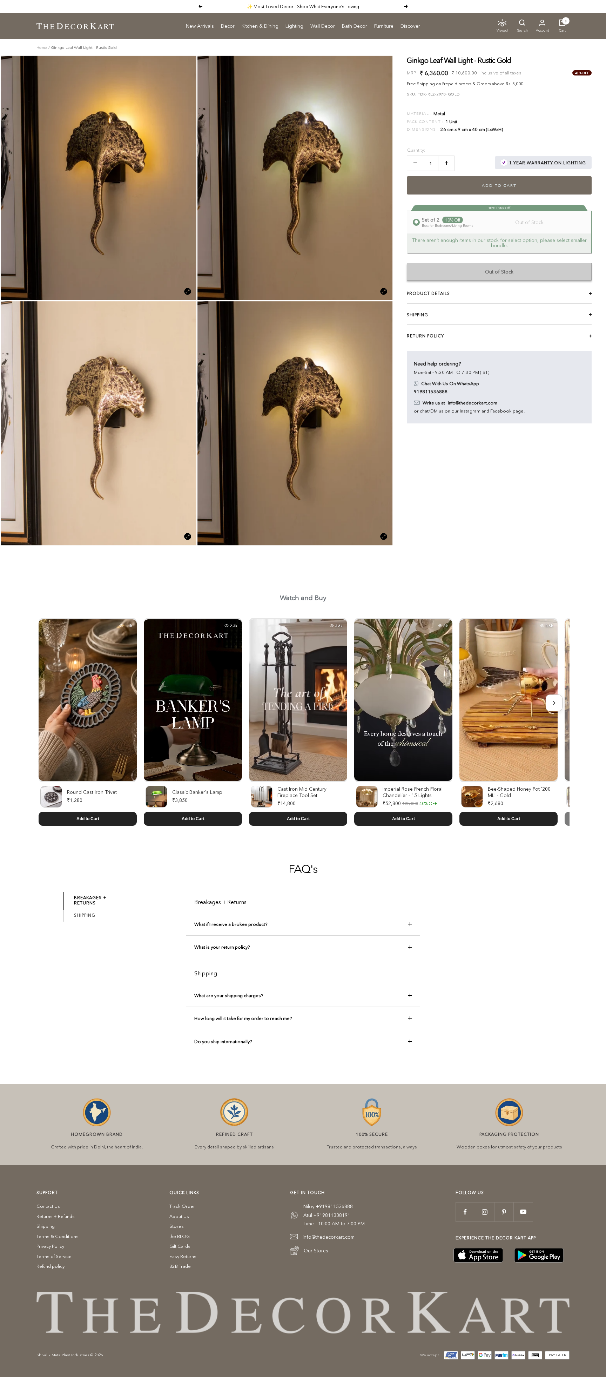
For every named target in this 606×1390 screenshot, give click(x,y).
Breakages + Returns (90, 900)
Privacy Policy (50, 1246)
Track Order (182, 1206)
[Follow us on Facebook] (465, 1211)
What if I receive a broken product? (230, 924)
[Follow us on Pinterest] (503, 1211)
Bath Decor (354, 26)
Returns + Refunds (55, 1216)
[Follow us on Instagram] (484, 1211)
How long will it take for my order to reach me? (243, 1018)
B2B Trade (180, 1266)
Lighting (294, 26)
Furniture (383, 26)
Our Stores (316, 1250)
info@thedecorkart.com (472, 403)
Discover (410, 26)
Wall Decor (322, 26)
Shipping (84, 915)
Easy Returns (182, 1256)
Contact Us (48, 1206)
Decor (228, 26)
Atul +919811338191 (326, 1215)
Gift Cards (179, 1246)
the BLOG (179, 1236)
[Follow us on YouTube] (523, 1211)
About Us (179, 1216)
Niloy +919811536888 (328, 1206)
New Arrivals (200, 26)
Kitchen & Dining (260, 26)
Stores (176, 1226)
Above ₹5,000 (330, 6)
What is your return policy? (222, 947)
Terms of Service (54, 1256)
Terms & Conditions (57, 1236)
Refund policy (50, 1266)
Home (41, 47)
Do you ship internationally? (223, 1041)
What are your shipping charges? (228, 995)
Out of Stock (499, 271)
